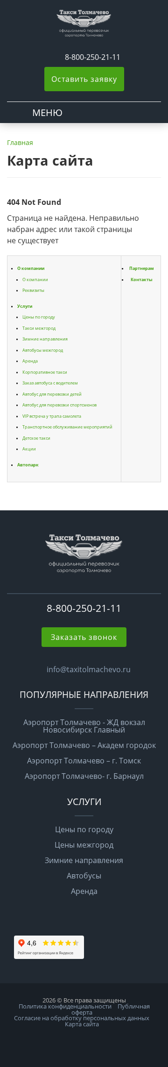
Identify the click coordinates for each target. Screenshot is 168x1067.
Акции (29, 449)
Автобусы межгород (42, 350)
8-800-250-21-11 (92, 57)
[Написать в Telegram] (60, 57)
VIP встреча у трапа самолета (51, 416)
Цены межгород (84, 845)
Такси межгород (39, 328)
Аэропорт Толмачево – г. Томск (84, 760)
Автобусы (84, 875)
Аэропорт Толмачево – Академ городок (84, 745)
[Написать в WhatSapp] (52, 57)
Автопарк (28, 465)
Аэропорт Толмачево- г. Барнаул (84, 776)
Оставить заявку (84, 79)
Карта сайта (82, 1024)
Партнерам (141, 268)
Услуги (24, 306)
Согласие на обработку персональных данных (81, 1018)
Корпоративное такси (44, 372)
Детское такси (36, 438)
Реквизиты (33, 290)
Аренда (30, 361)
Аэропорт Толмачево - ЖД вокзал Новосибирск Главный (84, 726)
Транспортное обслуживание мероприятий (67, 427)
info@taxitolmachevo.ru (89, 669)
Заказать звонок (84, 637)
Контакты (142, 279)
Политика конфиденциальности (65, 1006)
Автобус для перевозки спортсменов (59, 405)
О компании (30, 268)
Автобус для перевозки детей (52, 394)
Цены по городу (38, 317)
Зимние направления (45, 339)
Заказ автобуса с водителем (50, 383)
